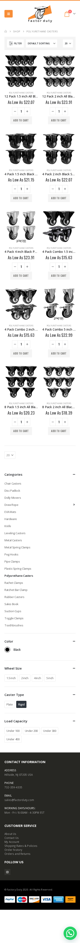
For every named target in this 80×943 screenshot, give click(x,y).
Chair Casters (12, 483)
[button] (8, 14)
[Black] (7, 650)
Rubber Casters (14, 597)
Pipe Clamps (12, 561)
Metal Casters (13, 540)
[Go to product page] (21, 71)
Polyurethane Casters (21, 92)
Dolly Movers (12, 498)
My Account (11, 842)
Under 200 (31, 731)
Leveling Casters (15, 533)
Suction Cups (12, 611)
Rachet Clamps (13, 583)
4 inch (37, 678)
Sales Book (11, 604)
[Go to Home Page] (5, 31)
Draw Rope (11, 505)
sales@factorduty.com (19, 800)
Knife (7, 526)
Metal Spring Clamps (17, 547)
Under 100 (13, 731)
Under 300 (49, 731)
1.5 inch (11, 678)
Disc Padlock (12, 491)
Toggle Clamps (14, 618)
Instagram (7, 872)
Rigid (21, 704)
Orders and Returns (17, 853)
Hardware (10, 519)
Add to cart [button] (21, 120)
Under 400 (13, 739)
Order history (13, 849)
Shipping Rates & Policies (20, 846)
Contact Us (11, 838)
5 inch (50, 678)
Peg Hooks (11, 554)
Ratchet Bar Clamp (15, 590)
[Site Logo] (40, 14)
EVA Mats (10, 512)
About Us (10, 834)
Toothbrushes (13, 625)
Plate (9, 704)
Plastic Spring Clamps (17, 569)
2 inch (24, 678)
